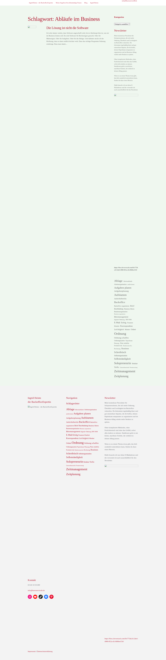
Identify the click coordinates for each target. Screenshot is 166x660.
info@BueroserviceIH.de (129, 1)
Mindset (127, 329)
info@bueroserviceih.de (36, 590)
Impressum (32, 651)
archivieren (130, 284)
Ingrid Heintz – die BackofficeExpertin (41, 3)
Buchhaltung (118, 309)
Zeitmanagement (124, 371)
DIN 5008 (129, 319)
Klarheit (116, 326)
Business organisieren (119, 314)
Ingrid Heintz (94, 3)
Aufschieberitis (120, 298)
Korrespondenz (126, 326)
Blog (85, 3)
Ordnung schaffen (121, 338)
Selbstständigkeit (122, 359)
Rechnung (117, 349)
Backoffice (119, 302)
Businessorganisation (120, 312)
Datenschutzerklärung (45, 651)
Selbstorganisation (120, 356)
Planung (116, 343)
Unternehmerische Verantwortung (128, 367)
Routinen (125, 348)
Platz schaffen (124, 343)
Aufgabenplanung (121, 291)
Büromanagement (121, 317)
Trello (116, 367)
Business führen (129, 309)
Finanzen (130, 323)
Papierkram (129, 340)
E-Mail (117, 322)
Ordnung (120, 333)
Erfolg (123, 322)
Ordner (133, 329)
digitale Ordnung (119, 319)
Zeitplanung (121, 376)
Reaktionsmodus (127, 345)
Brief (132, 306)
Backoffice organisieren (121, 306)
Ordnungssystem (119, 340)
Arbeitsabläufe (127, 281)
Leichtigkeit (119, 329)
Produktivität (118, 345)
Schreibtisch (120, 352)
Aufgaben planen (122, 287)
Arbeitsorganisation (120, 284)
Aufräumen (120, 294)
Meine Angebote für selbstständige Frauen (69, 3)
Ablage (118, 280)
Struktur (135, 363)
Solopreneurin (122, 363)
